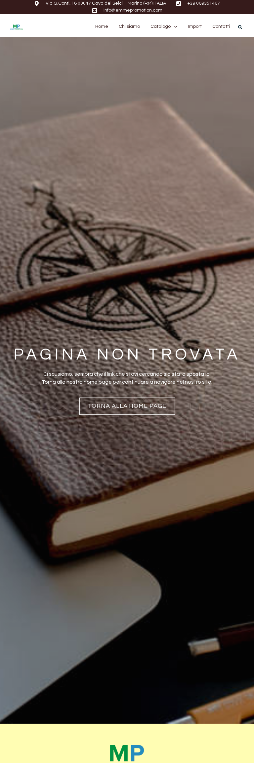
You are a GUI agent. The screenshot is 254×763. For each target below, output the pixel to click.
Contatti (221, 26)
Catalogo (160, 26)
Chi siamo (129, 26)
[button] (240, 27)
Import (195, 26)
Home (101, 26)
